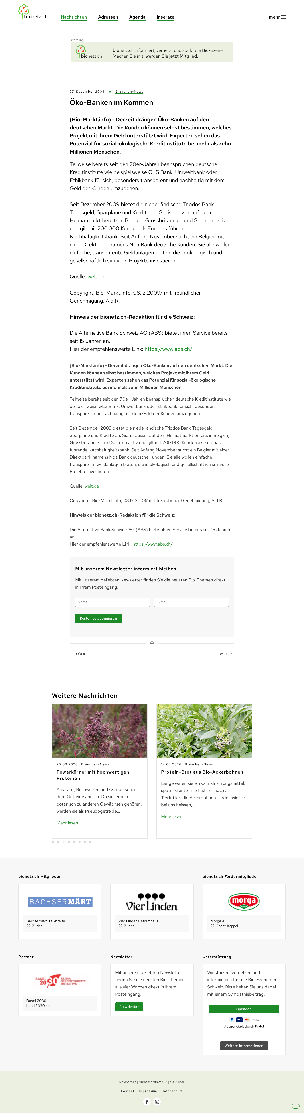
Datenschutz (172, 1091)
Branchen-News (129, 91)
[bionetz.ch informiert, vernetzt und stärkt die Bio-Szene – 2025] (152, 52)
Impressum (148, 1091)
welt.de (95, 276)
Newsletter (129, 1006)
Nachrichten (74, 17)
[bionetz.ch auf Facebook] (147, 1102)
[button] (277, 17)
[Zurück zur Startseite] (35, 11)
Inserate (165, 17)
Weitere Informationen (244, 1045)
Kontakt (127, 1091)
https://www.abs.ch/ (168, 348)
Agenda (137, 17)
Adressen (108, 17)
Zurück (79, 654)
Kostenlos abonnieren (98, 618)
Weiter (226, 654)
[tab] (53, 842)
